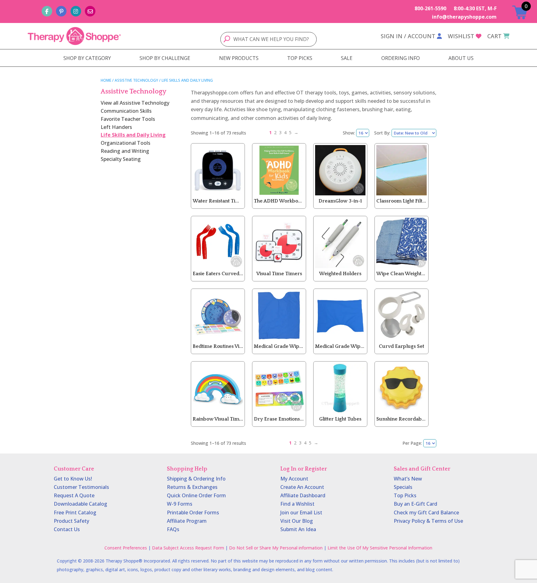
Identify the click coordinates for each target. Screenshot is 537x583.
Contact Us (67, 529)
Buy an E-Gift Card (415, 503)
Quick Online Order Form (196, 495)
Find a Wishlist (297, 503)
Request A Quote (74, 495)
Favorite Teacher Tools (128, 119)
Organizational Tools (125, 142)
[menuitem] (87, 58)
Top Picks (405, 495)
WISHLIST (461, 36)
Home (106, 80)
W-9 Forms (179, 503)
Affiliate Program (187, 520)
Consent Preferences (125, 548)
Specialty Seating (121, 159)
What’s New (408, 478)
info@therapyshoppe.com (464, 16)
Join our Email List (301, 512)
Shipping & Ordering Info (196, 478)
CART (494, 36)
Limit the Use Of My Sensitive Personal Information (380, 548)
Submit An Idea (298, 529)
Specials (403, 487)
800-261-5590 (430, 8)
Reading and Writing (125, 151)
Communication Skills (126, 110)
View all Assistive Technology (135, 102)
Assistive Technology (136, 80)
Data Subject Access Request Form (188, 548)
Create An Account (302, 487)
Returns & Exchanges (192, 487)
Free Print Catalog (75, 512)
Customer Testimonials (81, 487)
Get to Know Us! (73, 478)
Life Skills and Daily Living (133, 134)
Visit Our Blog (296, 520)
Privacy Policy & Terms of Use (428, 520)
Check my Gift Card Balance (426, 512)
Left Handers (116, 127)
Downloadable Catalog (80, 503)
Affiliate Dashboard (302, 495)
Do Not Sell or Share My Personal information (276, 548)
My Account (294, 478)
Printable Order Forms (193, 512)
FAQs (173, 529)
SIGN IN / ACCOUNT (408, 36)
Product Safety (71, 520)
